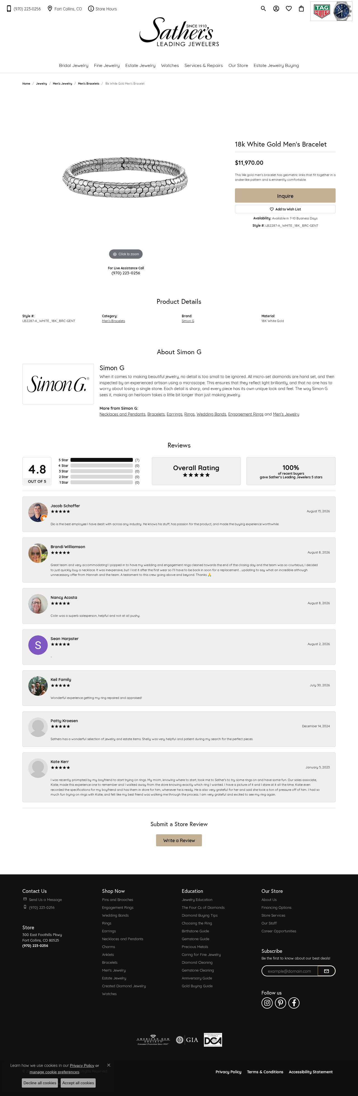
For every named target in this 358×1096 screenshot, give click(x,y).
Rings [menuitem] (106, 922)
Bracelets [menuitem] (109, 962)
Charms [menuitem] (108, 946)
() (137, 459)
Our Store (238, 65)
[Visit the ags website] (153, 1040)
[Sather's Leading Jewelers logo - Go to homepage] (179, 31)
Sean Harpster (65, 638)
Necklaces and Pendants (122, 413)
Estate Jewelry (140, 65)
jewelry (41, 83)
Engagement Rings (245, 413)
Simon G (188, 320)
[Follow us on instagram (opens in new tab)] (267, 1003)
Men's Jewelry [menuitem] (114, 969)
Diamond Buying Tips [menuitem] (200, 914)
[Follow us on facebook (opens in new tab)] (294, 1003)
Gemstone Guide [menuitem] (195, 938)
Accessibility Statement (311, 1071)
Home (26, 83)
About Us (269, 899)
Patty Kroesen (64, 720)
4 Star (63, 465)
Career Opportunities (279, 930)
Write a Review (179, 840)
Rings (189, 413)
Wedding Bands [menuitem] (115, 914)
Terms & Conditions (265, 1071)
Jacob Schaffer (65, 505)
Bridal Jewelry (73, 65)
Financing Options (276, 907)
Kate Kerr (60, 761)
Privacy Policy (228, 1071)
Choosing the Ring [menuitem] (197, 922)
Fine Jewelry (107, 65)
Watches (170, 65)
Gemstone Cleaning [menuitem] (198, 969)
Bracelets (156, 413)
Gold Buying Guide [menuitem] (197, 985)
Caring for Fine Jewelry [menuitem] (201, 954)
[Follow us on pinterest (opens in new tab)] (280, 1003)
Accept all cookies (78, 1083)
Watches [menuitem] (109, 993)
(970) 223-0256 (126, 272)
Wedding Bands (211, 413)
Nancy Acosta (64, 597)
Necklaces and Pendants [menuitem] (122, 938)
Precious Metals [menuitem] (195, 946)
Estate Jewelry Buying (276, 65)
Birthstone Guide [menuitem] (195, 930)
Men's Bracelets (88, 83)
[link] (23, 8)
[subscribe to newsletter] (326, 971)
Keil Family (61, 679)
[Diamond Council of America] (213, 1040)
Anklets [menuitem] (108, 954)
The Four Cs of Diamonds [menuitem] (203, 907)
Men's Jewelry (62, 83)
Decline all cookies (39, 1083)
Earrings (174, 413)
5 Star (63, 459)
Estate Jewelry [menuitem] (114, 977)
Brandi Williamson (68, 546)
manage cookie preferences (54, 1072)
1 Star (64, 482)
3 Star (63, 471)
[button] (263, 8)
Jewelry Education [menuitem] (197, 899)
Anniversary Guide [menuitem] (197, 977)
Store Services (273, 914)
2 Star (63, 476)
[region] (126, 177)
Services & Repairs (204, 65)
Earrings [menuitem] (109, 930)
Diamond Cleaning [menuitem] (197, 962)
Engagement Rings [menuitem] (117, 907)
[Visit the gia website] (187, 1040)
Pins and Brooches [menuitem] (117, 899)
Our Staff (269, 922)
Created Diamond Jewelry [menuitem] (124, 985)
